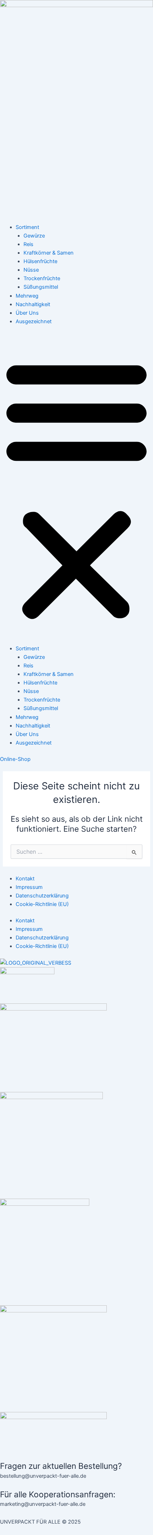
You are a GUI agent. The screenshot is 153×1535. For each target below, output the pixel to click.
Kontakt (25, 878)
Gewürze (34, 236)
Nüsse (31, 270)
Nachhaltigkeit (33, 304)
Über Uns (27, 313)
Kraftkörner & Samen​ (48, 253)
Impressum (29, 887)
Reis (28, 244)
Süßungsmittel (40, 287)
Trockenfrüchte (41, 278)
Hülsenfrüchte (40, 261)
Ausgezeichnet (34, 321)
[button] (76, 489)
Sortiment (27, 227)
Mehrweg (27, 296)
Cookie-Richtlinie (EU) (42, 904)
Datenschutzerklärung (42, 895)
